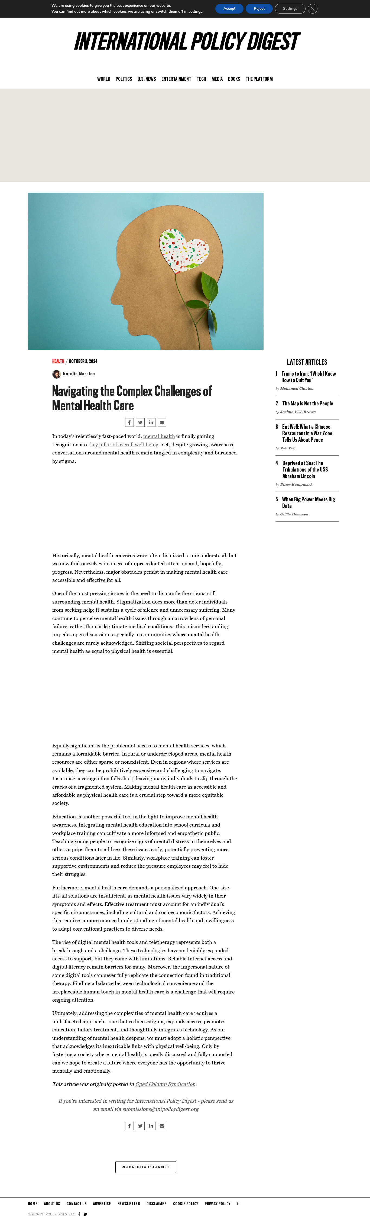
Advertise (102, 1204)
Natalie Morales (79, 374)
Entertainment (176, 79)
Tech (201, 79)
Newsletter (129, 1204)
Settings (290, 8)
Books (234, 79)
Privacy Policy (218, 1204)
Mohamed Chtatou (296, 388)
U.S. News (147, 79)
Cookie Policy (185, 1204)
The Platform (259, 79)
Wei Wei (288, 448)
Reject (259, 8)
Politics (124, 79)
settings (195, 11)
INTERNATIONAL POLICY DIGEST (185, 43)
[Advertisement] (185, 135)
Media (217, 79)
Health (58, 361)
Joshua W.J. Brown (298, 411)
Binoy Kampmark (296, 484)
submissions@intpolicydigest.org (160, 1109)
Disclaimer (157, 1204)
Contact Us (77, 1204)
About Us (52, 1204)
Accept (229, 8)
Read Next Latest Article (146, 1167)
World (103, 79)
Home (33, 1204)
